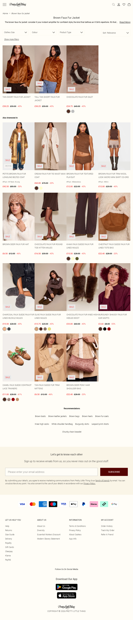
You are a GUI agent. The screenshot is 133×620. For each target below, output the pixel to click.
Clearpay (9, 551)
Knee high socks (42, 424)
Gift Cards (9, 547)
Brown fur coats (102, 416)
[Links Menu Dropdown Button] (4, 4)
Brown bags (74, 416)
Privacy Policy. (90, 483)
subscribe (114, 472)
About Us (41, 526)
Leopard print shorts (100, 424)
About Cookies (75, 534)
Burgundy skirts (82, 424)
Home (5, 13)
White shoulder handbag (62, 424)
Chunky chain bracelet (71, 432)
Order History (107, 526)
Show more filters (11, 39)
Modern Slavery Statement (48, 539)
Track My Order (107, 530)
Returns (8, 530)
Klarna (8, 555)
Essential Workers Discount (48, 534)
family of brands (102, 480)
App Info (72, 539)
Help (7, 526)
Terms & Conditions (77, 526)
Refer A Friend (107, 534)
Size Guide (9, 534)
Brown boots (40, 416)
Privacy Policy (75, 530)
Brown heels (87, 416)
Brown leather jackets (57, 416)
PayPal (8, 560)
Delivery (8, 539)
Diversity (41, 530)
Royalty (8, 543)
